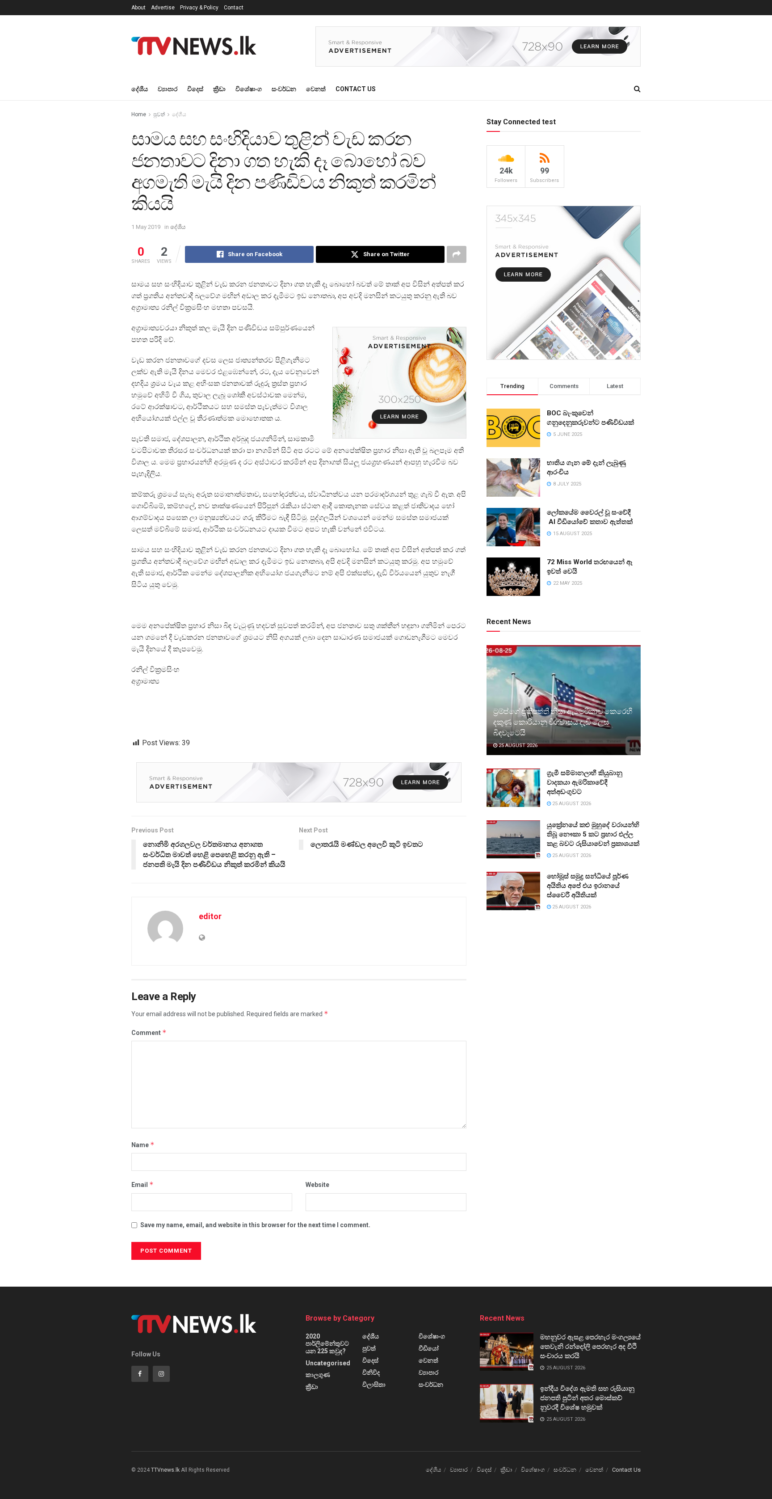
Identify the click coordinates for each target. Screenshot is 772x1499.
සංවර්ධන (284, 89)
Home (138, 114)
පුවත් (159, 114)
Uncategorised (328, 1363)
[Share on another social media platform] (456, 254)
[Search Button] (637, 89)
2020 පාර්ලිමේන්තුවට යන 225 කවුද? (327, 1344)
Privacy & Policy (199, 7)
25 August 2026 (517, 745)
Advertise (163, 7)
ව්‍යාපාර (167, 89)
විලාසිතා (374, 1384)
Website (317, 1184)
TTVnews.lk (165, 1470)
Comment (149, 1032)
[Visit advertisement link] (478, 46)
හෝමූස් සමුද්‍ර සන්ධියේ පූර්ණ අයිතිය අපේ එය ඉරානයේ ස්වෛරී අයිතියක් (588, 885)
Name (143, 1144)
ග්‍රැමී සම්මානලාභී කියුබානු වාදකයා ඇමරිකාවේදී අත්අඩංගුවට (584, 782)
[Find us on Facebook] (139, 1374)
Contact (233, 7)
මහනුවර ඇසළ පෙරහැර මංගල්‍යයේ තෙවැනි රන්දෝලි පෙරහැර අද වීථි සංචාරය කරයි (590, 1346)
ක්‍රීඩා (219, 89)
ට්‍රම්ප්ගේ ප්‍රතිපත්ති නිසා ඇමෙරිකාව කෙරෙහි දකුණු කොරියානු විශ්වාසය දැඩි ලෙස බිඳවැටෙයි (562, 722)
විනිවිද (371, 1372)
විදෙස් (195, 89)
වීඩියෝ (429, 1348)
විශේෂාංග (248, 89)
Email (142, 1184)
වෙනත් (316, 89)
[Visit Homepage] (196, 46)
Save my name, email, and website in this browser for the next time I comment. (255, 1225)
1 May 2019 (145, 227)
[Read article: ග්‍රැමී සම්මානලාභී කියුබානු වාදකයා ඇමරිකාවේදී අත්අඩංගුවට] (513, 788)
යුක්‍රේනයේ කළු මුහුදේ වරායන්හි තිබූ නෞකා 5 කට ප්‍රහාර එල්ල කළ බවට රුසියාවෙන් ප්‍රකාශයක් (593, 834)
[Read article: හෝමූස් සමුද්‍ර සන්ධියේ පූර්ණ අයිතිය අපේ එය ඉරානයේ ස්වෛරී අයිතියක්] (513, 891)
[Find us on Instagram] (161, 1374)
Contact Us (356, 89)
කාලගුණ (318, 1374)
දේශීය (139, 89)
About (138, 7)
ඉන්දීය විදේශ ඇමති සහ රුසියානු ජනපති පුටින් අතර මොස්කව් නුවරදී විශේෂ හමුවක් (587, 1398)
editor (210, 916)
